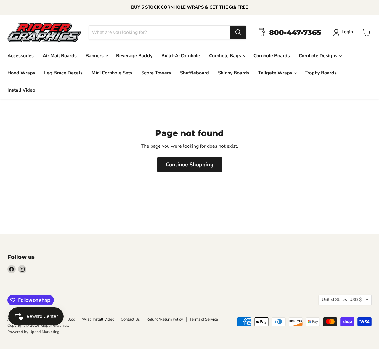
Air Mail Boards (60, 55)
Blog (71, 319)
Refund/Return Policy (164, 319)
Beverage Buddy (134, 55)
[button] (344, 32)
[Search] (238, 32)
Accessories (20, 55)
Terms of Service (204, 319)
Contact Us (130, 319)
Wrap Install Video (98, 319)
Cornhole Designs (318, 55)
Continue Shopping (189, 164)
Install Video (21, 90)
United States (342, 299)
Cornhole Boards (271, 55)
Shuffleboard (194, 73)
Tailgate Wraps (275, 73)
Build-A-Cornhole (180, 55)
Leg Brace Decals (63, 73)
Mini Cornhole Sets (111, 73)
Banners (95, 55)
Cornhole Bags (225, 55)
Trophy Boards (321, 73)
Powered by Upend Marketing (33, 331)
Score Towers (156, 73)
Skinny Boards (233, 73)
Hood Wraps (21, 73)
